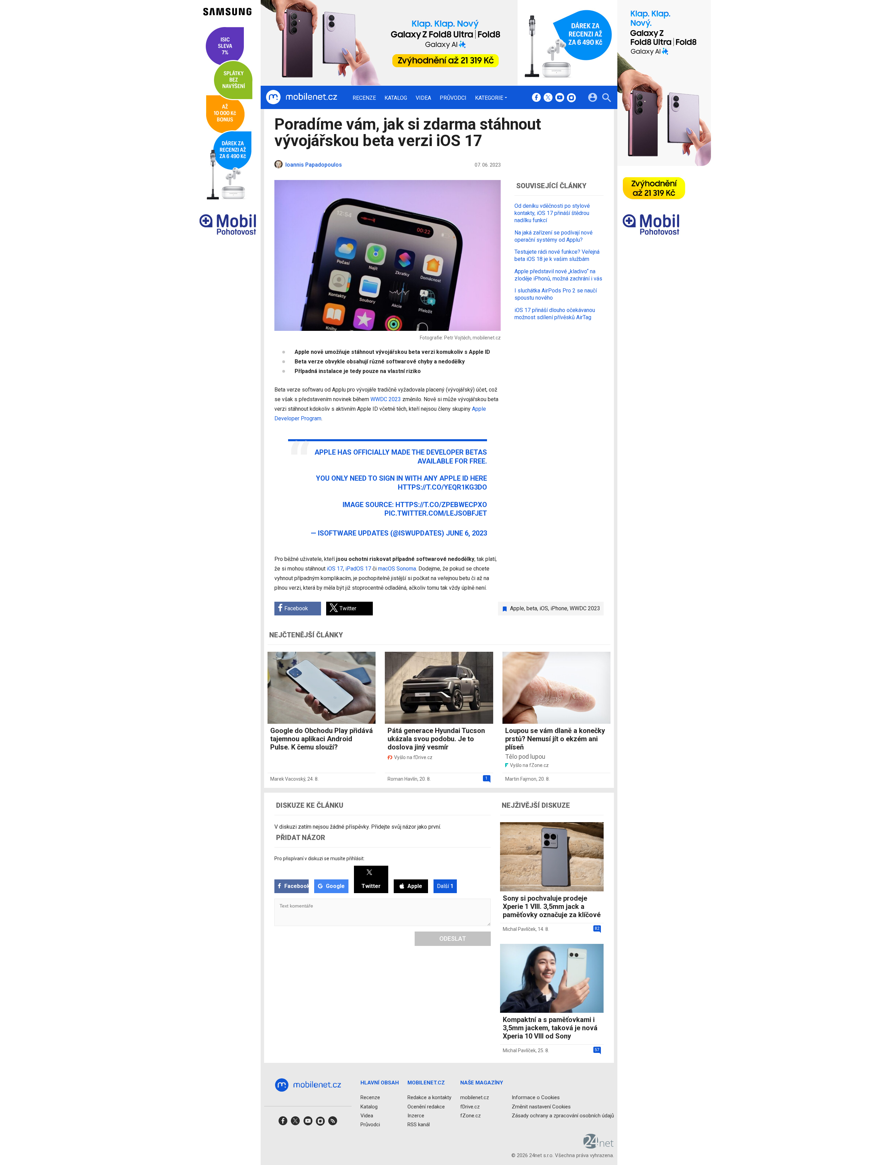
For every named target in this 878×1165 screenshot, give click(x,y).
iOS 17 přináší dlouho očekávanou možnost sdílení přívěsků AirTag (554, 313)
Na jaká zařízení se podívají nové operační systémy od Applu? (553, 236)
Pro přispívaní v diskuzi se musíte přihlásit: (319, 858)
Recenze (364, 98)
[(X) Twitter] (548, 98)
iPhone (558, 608)
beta (531, 608)
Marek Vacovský (287, 779)
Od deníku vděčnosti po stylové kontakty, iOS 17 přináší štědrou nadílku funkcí (552, 213)
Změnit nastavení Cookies (541, 1106)
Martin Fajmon (520, 779)
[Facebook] (536, 98)
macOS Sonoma (397, 568)
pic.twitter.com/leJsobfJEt (435, 513)
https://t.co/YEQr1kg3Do (442, 487)
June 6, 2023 (466, 533)
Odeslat (452, 938)
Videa (423, 98)
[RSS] (332, 1123)
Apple (517, 608)
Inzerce (415, 1116)
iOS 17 (335, 568)
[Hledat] (607, 98)
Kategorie (489, 98)
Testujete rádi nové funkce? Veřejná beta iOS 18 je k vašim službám (557, 255)
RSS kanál (418, 1124)
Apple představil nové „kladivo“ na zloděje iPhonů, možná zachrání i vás (558, 274)
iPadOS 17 (358, 568)
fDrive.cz (470, 1106)
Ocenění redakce (426, 1106)
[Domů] (301, 97)
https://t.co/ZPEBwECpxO (441, 505)
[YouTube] (560, 98)
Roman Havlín (402, 779)
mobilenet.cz (474, 1097)
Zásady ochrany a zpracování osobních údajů (563, 1116)
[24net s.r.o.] (598, 1146)
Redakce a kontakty (429, 1097)
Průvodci (453, 98)
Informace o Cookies (536, 1097)
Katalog (395, 98)
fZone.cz (470, 1116)
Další (445, 886)
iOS (543, 608)
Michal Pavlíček (519, 929)
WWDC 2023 (385, 399)
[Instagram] (571, 98)
